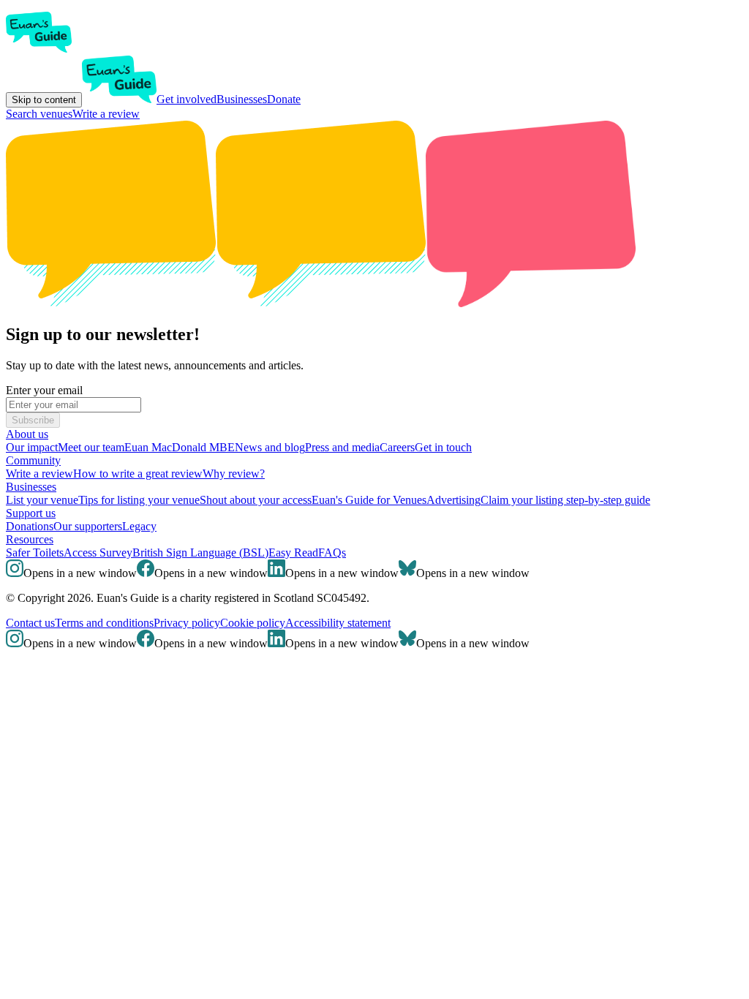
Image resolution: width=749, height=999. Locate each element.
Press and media (342, 447)
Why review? (234, 473)
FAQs (332, 552)
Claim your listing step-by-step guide (565, 500)
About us (27, 434)
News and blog (270, 447)
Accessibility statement (338, 623)
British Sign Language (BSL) (200, 552)
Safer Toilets (35, 552)
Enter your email (44, 390)
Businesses (242, 99)
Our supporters (87, 526)
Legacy (139, 526)
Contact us (30, 623)
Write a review (106, 114)
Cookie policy (252, 623)
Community (33, 460)
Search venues (39, 114)
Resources (29, 539)
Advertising (453, 500)
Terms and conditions (104, 623)
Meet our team (91, 447)
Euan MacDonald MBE (179, 447)
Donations (29, 526)
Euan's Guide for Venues (369, 500)
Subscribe (33, 420)
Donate (284, 99)
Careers (397, 447)
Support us (31, 513)
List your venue (42, 500)
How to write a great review (138, 473)
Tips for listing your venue (139, 500)
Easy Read (293, 552)
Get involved (187, 99)
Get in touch (443, 447)
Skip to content (44, 99)
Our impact (32, 447)
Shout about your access (256, 500)
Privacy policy (187, 623)
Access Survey (98, 552)
